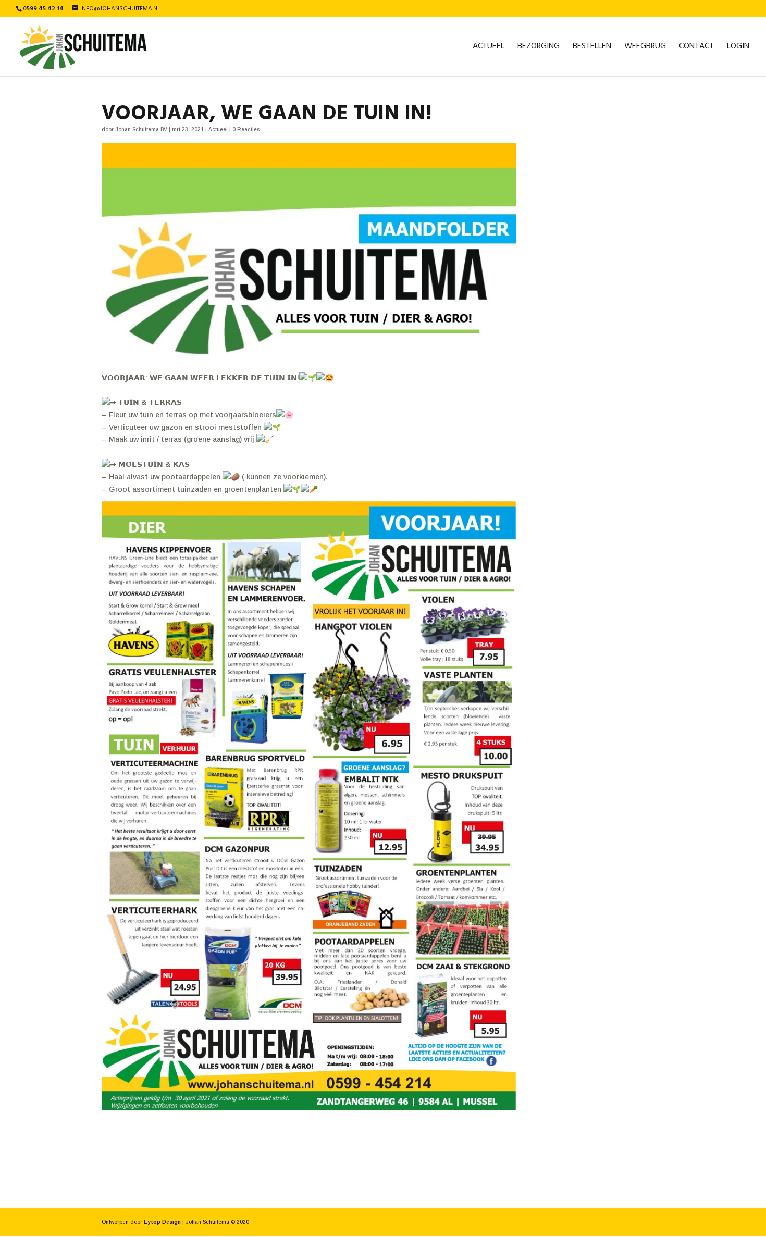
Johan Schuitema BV (141, 129)
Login (738, 48)
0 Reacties (246, 129)
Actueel (488, 48)
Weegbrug (645, 48)
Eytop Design (162, 1222)
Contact (696, 48)
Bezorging (538, 48)
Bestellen (592, 48)
